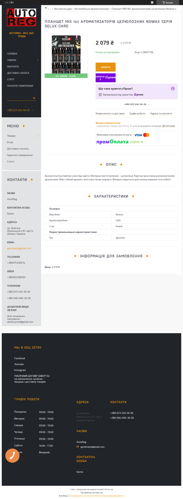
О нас (10, 142)
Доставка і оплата (18, 73)
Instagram (20, 369)
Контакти (13, 66)
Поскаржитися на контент (82, 495)
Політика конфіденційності (110, 495)
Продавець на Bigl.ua (92, 492)
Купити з (100, 77)
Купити (105, 67)
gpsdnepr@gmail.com (19, 248)
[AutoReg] (21, 17)
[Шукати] (34, 98)
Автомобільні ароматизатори (91, 8)
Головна (12, 53)
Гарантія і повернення (20, 85)
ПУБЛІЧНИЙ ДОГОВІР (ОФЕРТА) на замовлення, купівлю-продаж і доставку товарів (32, 378)
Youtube (19, 364)
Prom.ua (109, 489)
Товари (11, 60)
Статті (10, 79)
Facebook (19, 358)
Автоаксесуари (63, 8)
